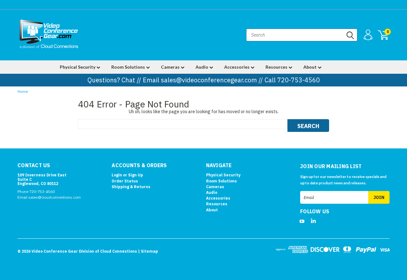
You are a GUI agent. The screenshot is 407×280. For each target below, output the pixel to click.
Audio (202, 67)
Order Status (125, 181)
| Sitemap (148, 251)
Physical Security (78, 67)
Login (117, 175)
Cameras (171, 67)
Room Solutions (128, 67)
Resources (277, 67)
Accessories (237, 67)
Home (22, 92)
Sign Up (135, 175)
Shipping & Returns (131, 187)
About (310, 67)
